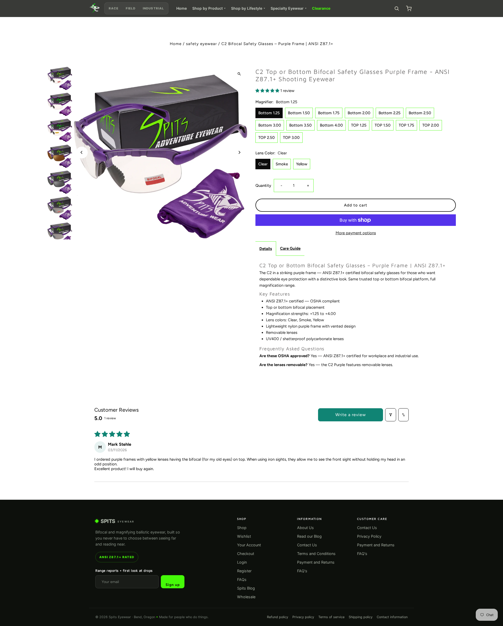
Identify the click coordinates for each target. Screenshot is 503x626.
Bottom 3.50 (300, 125)
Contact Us (307, 545)
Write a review (350, 414)
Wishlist (244, 536)
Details (265, 248)
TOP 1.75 (406, 125)
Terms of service (331, 617)
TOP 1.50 (383, 125)
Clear (262, 164)
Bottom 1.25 (269, 113)
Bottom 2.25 (390, 113)
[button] (267, 90)
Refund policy (277, 617)
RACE (113, 8)
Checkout (245, 553)
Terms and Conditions (316, 553)
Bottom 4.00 (331, 125)
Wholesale (246, 597)
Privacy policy (303, 617)
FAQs (242, 579)
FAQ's (302, 571)
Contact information (392, 617)
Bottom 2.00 (359, 113)
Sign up (173, 585)
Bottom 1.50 (299, 113)
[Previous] (82, 152)
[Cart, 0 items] (408, 8)
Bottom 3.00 (269, 125)
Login (242, 562)
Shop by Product (207, 8)
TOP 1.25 (359, 125)
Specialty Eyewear (287, 8)
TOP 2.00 (430, 125)
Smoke (282, 164)
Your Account (249, 545)
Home (181, 8)
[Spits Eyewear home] (94, 8)
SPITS (117, 521)
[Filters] (390, 414)
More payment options (356, 233)
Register (244, 571)
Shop (242, 527)
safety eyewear (201, 43)
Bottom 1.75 (329, 113)
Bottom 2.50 (420, 113)
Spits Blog (246, 588)
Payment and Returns (316, 562)
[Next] (239, 152)
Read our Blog (309, 536)
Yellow (301, 164)
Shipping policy (361, 617)
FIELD (130, 8)
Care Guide (290, 248)
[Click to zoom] (239, 74)
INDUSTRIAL (153, 8)
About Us (305, 527)
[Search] (396, 8)
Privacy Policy (369, 536)
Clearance (321, 8)
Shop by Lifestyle (246, 8)
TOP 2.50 (266, 137)
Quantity (263, 185)
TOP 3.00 (291, 137)
